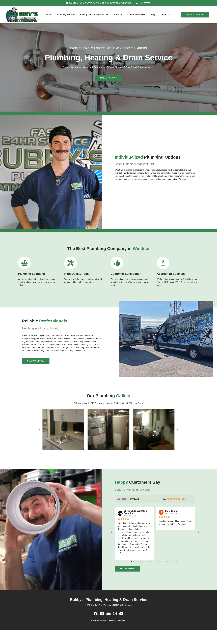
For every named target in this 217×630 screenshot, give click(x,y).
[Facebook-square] (95, 614)
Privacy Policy (97, 620)
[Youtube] (121, 614)
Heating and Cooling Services (94, 14)
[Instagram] (115, 614)
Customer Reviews (136, 14)
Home (49, 14)
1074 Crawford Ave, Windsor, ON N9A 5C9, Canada (108, 605)
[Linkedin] (102, 614)
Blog (152, 14)
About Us (117, 14)
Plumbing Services (66, 14)
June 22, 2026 (130, 516)
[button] (39, 429)
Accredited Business (171, 273)
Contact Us (165, 14)
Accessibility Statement (115, 620)
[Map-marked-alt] (108, 614)
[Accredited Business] (163, 263)
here (187, 282)
